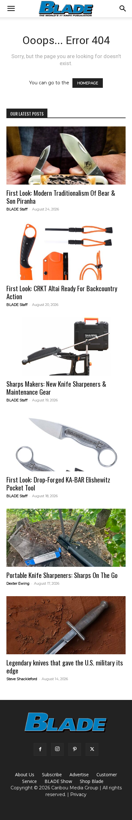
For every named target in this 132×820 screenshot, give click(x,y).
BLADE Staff (17, 209)
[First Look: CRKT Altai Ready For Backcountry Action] (66, 251)
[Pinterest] (74, 749)
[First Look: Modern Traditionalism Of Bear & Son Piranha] (66, 155)
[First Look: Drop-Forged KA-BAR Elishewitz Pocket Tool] (66, 442)
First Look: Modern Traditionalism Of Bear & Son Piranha (60, 197)
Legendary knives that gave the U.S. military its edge (64, 666)
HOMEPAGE (87, 83)
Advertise (79, 774)
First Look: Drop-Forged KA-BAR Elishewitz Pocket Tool (58, 483)
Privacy (78, 794)
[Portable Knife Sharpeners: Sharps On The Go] (66, 538)
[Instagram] (57, 749)
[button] (11, 8)
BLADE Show (58, 781)
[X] (92, 749)
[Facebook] (40, 749)
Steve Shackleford (21, 679)
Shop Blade (91, 781)
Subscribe (52, 774)
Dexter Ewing (17, 583)
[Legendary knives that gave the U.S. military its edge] (66, 625)
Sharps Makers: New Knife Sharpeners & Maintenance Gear (56, 388)
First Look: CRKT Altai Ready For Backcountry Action (61, 292)
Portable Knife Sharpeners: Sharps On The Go (62, 575)
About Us (24, 774)
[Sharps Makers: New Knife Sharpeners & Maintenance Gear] (66, 346)
